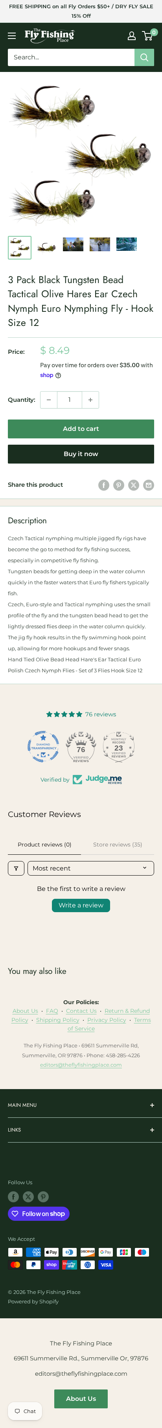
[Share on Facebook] (103, 485)
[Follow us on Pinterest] (43, 1196)
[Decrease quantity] (48, 400)
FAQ (52, 1010)
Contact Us (81, 1010)
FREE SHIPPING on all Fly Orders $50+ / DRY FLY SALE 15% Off (81, 11)
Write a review (81, 905)
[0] (148, 35)
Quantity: (21, 399)
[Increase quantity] (90, 400)
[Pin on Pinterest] (118, 485)
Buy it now (81, 454)
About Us (25, 1010)
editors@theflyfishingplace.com (81, 1065)
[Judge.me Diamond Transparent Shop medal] (43, 746)
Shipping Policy (57, 1019)
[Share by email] (148, 485)
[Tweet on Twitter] (133, 485)
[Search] (144, 57)
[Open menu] (12, 36)
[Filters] (16, 868)
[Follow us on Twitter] (28, 1196)
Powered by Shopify (33, 1301)
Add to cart (81, 428)
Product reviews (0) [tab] (45, 844)
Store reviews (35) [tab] (117, 844)
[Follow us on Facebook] (13, 1196)
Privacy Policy (106, 1019)
